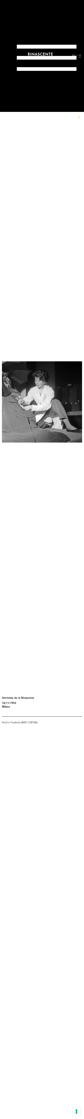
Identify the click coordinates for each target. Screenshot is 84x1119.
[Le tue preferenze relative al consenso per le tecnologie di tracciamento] (76, 1111)
